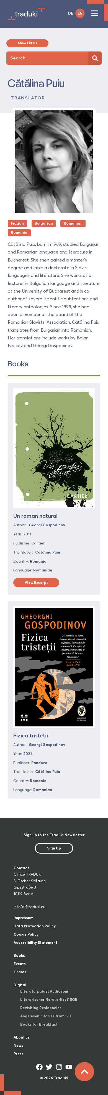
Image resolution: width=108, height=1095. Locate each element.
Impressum (24, 918)
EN (80, 13)
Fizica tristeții (30, 735)
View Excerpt (36, 582)
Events (20, 963)
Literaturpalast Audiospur (44, 991)
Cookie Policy (26, 934)
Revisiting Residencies (40, 1008)
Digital (20, 985)
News (18, 1045)
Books (19, 955)
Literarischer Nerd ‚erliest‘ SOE (48, 999)
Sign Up (54, 848)
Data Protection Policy (35, 926)
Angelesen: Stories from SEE (46, 1016)
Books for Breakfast (39, 1024)
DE (70, 13)
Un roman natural (35, 516)
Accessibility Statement (35, 942)
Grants (20, 972)
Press (19, 1054)
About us (22, 1037)
